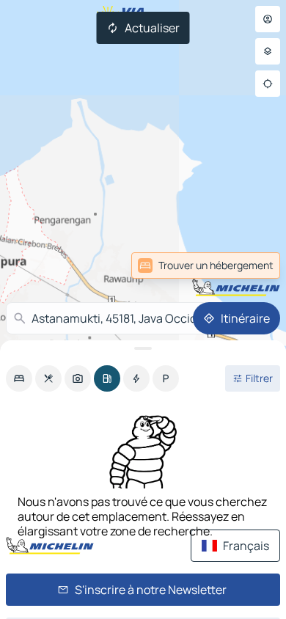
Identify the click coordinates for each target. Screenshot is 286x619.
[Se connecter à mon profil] (267, 19)
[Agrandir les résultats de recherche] (143, 348)
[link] (248, 265)
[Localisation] (267, 83)
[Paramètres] (267, 51)
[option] (19, 378)
